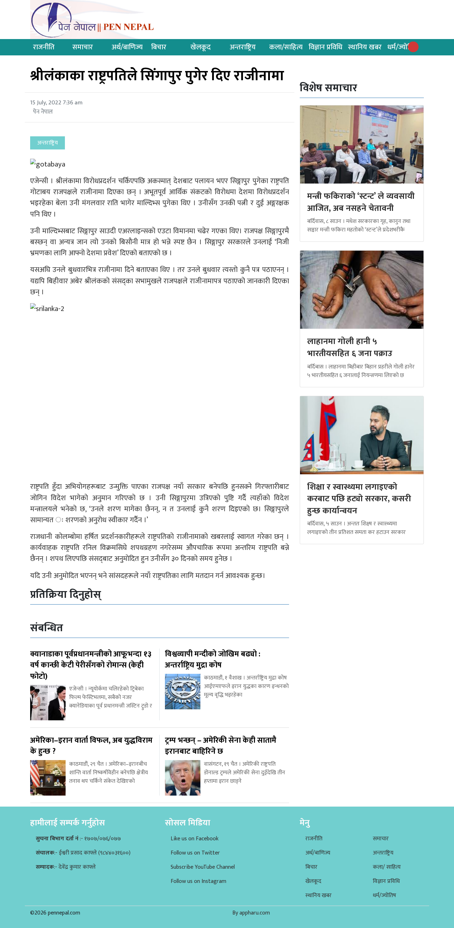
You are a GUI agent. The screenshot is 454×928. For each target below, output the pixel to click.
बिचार (158, 47)
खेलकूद (200, 47)
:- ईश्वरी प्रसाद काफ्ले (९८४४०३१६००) (83, 853)
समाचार (82, 47)
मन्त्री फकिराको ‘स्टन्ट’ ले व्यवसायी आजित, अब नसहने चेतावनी (361, 202)
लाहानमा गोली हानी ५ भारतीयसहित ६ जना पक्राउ (349, 347)
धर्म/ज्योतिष (402, 47)
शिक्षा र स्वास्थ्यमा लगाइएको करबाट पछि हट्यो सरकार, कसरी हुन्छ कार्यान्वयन (359, 499)
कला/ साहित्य (387, 867)
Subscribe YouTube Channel (203, 867)
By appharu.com (251, 913)
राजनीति (44, 47)
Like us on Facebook (194, 839)
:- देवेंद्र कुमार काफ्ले (66, 867)
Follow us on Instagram (198, 881)
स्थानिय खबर (365, 47)
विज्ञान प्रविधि (325, 47)
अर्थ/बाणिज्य (127, 47)
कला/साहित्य (286, 47)
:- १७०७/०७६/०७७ (78, 839)
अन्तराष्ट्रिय (243, 47)
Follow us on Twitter (195, 853)
